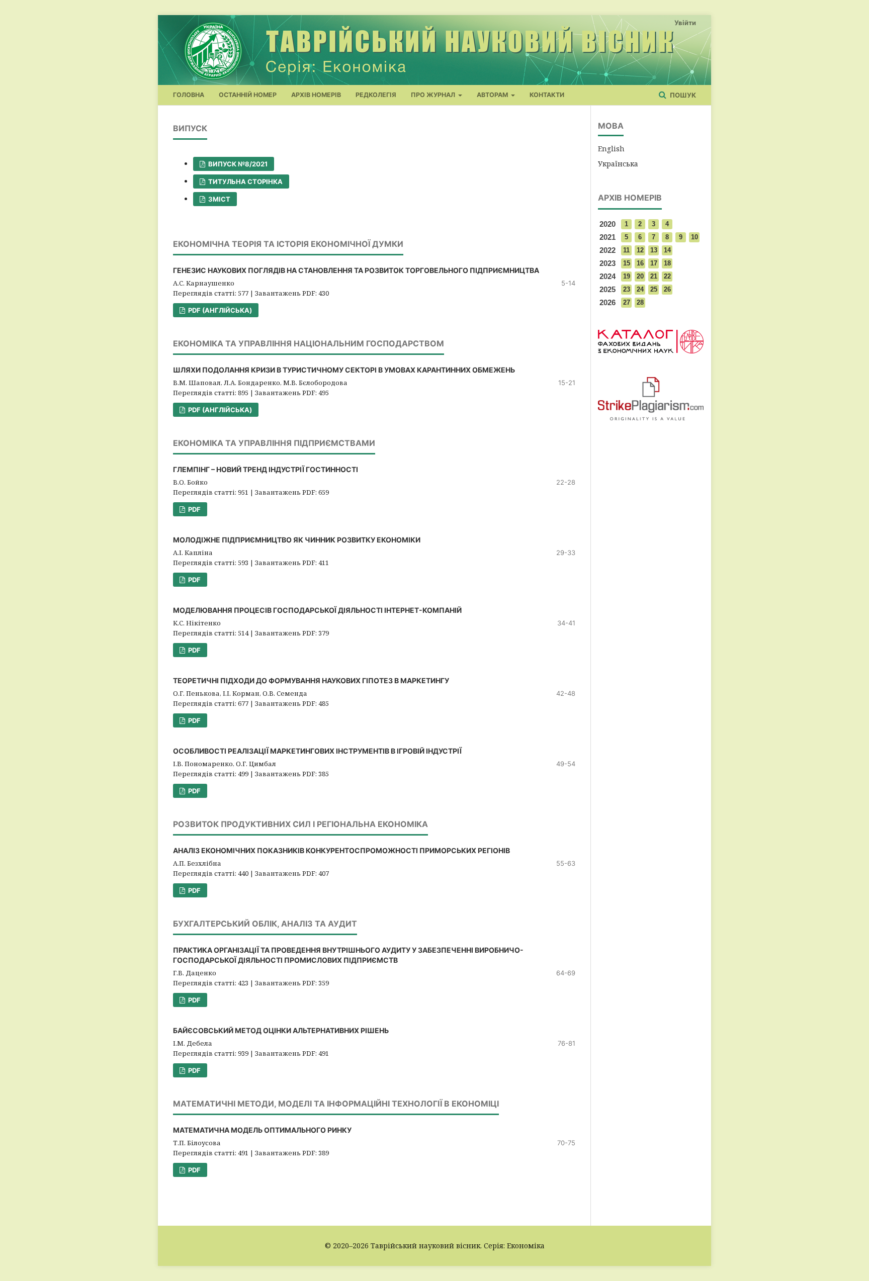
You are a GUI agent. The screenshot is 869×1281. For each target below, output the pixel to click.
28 (640, 302)
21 (653, 276)
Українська (618, 163)
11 (626, 250)
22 (667, 276)
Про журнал (434, 95)
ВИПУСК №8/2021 (237, 164)
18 (667, 263)
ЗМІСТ (218, 199)
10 (694, 237)
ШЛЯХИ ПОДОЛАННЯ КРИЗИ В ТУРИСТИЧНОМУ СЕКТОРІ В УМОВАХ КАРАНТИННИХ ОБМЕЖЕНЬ (344, 369)
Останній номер (248, 95)
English (611, 148)
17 (653, 263)
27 (626, 302)
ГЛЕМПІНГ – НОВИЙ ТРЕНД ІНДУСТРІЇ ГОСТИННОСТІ (265, 469)
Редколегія (376, 95)
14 (667, 250)
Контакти (547, 95)
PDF (194, 509)
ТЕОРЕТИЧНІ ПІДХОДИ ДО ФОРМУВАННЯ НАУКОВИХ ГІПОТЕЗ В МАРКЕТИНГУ (311, 680)
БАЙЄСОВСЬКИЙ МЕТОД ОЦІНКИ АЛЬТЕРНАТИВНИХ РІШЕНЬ (281, 1030)
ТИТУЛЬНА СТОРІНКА (245, 181)
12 (640, 250)
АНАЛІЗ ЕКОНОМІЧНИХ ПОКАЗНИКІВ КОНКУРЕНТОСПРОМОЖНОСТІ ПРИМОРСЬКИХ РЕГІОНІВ (341, 850)
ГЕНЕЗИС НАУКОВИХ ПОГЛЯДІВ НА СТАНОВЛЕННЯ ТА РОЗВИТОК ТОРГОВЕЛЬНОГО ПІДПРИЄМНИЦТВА (356, 270)
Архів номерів (316, 95)
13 (653, 250)
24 (640, 289)
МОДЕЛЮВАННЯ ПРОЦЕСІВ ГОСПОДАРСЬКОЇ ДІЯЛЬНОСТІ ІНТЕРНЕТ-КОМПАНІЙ (317, 610)
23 (626, 289)
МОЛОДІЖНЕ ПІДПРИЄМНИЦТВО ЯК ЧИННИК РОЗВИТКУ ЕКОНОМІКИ (296, 539)
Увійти (685, 23)
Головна (188, 95)
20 (640, 276)
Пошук (682, 95)
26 (667, 289)
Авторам (493, 95)
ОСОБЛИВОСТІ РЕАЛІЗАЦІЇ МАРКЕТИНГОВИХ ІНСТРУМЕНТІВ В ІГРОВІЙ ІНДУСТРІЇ (317, 751)
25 (653, 289)
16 (640, 263)
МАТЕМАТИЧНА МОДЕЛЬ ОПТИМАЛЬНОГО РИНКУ (262, 1130)
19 (626, 276)
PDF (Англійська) (219, 310)
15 (626, 263)
